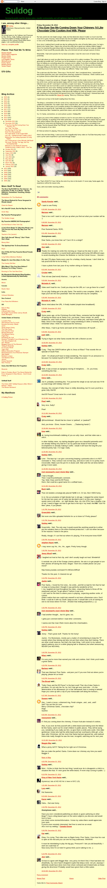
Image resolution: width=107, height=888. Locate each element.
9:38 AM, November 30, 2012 (51, 308)
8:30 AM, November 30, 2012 (51, 209)
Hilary (44, 655)
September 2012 (10, 151)
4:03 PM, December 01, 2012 (51, 761)
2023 (6, 97)
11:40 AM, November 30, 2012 (52, 469)
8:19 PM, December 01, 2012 (51, 774)
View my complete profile (10, 44)
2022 (6, 99)
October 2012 (9, 149)
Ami (43, 247)
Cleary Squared (7, 361)
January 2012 (9, 166)
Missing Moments (7, 332)
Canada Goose (66, 827)
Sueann (45, 699)
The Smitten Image (8, 218)
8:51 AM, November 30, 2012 (51, 233)
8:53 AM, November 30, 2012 (51, 269)
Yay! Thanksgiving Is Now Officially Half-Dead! (19, 140)
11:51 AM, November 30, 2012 (52, 486)
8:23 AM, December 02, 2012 (51, 796)
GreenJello (46, 512)
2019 (6, 105)
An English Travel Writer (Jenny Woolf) (14, 313)
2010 (6, 170)
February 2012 (10, 164)
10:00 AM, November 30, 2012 (52, 342)
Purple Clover (6, 58)
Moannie (4, 369)
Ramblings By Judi (8, 337)
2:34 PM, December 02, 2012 (51, 807)
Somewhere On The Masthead (12, 197)
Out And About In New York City (12, 224)
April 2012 (8, 161)
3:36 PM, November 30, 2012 (51, 627)
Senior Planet (6, 66)
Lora (43, 788)
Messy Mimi (5, 242)
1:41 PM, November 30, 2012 (51, 509)
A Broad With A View (8, 311)
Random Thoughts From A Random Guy (15, 339)
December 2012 (10, 121)
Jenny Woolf (47, 554)
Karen (44, 799)
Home (71, 878)
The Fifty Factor (7, 329)
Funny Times (6, 63)
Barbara (45, 668)
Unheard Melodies (8, 295)
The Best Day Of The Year (13, 130)
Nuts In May (6, 308)
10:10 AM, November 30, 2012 (52, 375)
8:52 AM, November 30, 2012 (51, 244)
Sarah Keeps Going (8, 327)
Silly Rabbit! (5, 354)
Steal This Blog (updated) (12, 132)
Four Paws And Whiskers (10, 301)
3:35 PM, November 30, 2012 (51, 608)
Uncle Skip (5, 212)
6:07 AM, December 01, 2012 (51, 695)
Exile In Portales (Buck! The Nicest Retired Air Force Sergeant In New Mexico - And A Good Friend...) (17, 373)
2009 (6, 172)
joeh (43, 335)
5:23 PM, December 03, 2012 (51, 854)
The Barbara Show (8, 357)
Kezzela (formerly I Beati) (10, 324)
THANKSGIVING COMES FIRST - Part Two (18, 147)
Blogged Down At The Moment (12, 344)
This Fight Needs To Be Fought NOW (16, 133)
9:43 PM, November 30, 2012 (51, 678)
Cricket (45, 273)
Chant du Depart (7, 205)
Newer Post (41, 878)
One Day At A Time (8, 331)
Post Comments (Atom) (54, 883)
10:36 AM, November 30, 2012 (52, 428)
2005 (6, 181)
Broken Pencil (6, 64)
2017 (6, 109)
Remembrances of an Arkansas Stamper (15, 352)
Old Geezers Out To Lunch (10, 322)
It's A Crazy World (7, 347)
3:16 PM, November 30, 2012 (51, 578)
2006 (6, 178)
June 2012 (8, 157)
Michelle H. (46, 283)
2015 (6, 113)
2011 (5, 168)
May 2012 (8, 159)
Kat (43, 834)
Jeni (43, 857)
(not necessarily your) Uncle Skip (55, 472)
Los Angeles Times (8, 59)
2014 (6, 115)
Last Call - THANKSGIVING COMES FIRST (18, 135)
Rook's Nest (6, 289)
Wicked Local (6, 61)
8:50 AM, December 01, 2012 (51, 715)
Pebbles (4, 309)
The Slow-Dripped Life (9, 341)
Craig (44, 311)
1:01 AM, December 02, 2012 (51, 785)
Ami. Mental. (6, 342)
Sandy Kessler (48, 202)
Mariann (45, 212)
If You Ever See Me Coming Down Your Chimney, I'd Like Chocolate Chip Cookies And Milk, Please (70, 29)
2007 (6, 176)
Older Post (101, 878)
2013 (6, 117)
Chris (44, 378)
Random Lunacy (7, 356)
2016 (6, 111)
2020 (6, 103)
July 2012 (8, 155)
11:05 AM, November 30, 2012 (52, 452)
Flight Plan (5, 336)
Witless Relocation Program (11, 351)
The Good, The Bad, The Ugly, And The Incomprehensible (17, 143)
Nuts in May (46, 758)
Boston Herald (6, 53)
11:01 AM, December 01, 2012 (52, 740)
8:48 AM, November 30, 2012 (51, 222)
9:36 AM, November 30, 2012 (51, 297)
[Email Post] (38, 192)
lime (43, 431)
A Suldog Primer (7, 397)
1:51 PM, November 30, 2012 (51, 520)
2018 (6, 107)
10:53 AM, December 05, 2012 (52, 871)
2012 (6, 119)
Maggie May (46, 743)
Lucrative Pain (6, 321)
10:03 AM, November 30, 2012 (52, 362)
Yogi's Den (5, 349)
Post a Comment (42, 875)
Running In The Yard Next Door (12, 271)
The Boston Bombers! (9, 387)
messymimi (46, 718)
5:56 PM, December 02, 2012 (51, 830)
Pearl (44, 401)
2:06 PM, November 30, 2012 (51, 539)
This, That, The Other (11, 128)
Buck (44, 489)
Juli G (3, 326)
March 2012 (9, 162)
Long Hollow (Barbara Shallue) (12, 257)
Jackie (44, 581)
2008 (6, 174)
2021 (6, 101)
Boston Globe (6, 56)
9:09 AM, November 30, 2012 (51, 280)
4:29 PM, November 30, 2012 (51, 665)
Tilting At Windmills (8, 346)
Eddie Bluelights (7, 314)
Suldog (19, 10)
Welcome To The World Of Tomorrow (16, 145)
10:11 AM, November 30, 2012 (52, 413)
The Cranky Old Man (8, 263)
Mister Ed (60, 95)
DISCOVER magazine (9, 54)
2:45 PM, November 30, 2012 (51, 550)
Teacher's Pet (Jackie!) (9, 234)
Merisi (4, 282)
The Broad (46, 681)
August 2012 (9, 153)
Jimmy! (4, 359)
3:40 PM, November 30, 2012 (51, 652)
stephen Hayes (48, 543)
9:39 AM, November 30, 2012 (51, 332)
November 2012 (10, 123)
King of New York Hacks (52, 778)
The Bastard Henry (8, 334)
